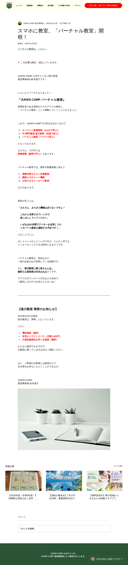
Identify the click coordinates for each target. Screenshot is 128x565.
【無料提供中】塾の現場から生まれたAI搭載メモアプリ (104, 497)
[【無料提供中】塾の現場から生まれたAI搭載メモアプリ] (104, 481)
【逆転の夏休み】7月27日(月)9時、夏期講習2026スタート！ (63, 497)
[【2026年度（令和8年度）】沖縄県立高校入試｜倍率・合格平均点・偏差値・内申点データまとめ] (23, 481)
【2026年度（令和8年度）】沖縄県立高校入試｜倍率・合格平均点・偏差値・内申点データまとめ (23, 497)
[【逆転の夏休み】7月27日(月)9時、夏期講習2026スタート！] (64, 481)
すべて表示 (118, 466)
